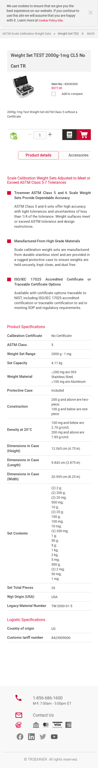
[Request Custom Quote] (69, 134)
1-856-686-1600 (52, 700)
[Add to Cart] (84, 134)
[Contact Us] (18, 715)
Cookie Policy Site (51, 20)
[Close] (91, 13)
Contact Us (43, 715)
